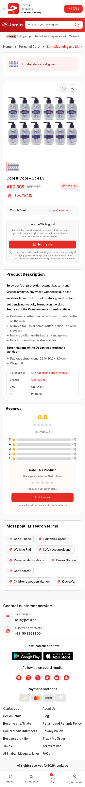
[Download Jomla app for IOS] (58, 656)
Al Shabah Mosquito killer (21, 753)
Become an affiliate (17, 723)
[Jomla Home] (12, 24)
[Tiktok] (47, 678)
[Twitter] (37, 678)
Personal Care (29, 47)
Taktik (7, 746)
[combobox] (50, 25)
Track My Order (53, 738)
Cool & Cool (38, 380)
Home (7, 47)
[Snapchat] (66, 678)
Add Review (42, 497)
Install (73, 9)
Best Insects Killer (16, 738)
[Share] (72, 88)
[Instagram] (28, 678)
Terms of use (51, 746)
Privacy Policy (52, 731)
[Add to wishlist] (63, 88)
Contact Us (11, 708)
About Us (48, 708)
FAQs (46, 753)
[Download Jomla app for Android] (27, 656)
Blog (45, 716)
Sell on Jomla (12, 716)
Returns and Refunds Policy (62, 723)
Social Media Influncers (20, 731)
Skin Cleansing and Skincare (49, 372)
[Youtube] (56, 678)
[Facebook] (19, 678)
